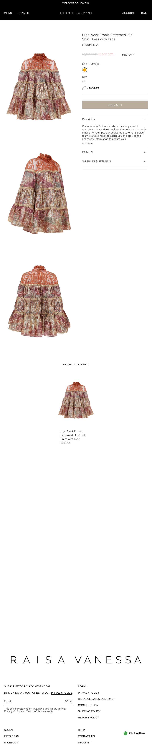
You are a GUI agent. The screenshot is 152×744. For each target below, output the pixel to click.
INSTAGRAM (11, 736)
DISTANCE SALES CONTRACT (96, 698)
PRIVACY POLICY (61, 692)
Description (89, 119)
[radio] (84, 69)
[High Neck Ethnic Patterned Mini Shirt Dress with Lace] (76, 399)
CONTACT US (86, 736)
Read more (87, 144)
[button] (23, 13)
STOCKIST (84, 742)
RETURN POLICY (88, 717)
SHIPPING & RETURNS (96, 161)
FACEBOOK (11, 742)
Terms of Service (36, 711)
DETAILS (87, 152)
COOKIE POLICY (88, 705)
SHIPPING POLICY (89, 711)
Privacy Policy (12, 711)
